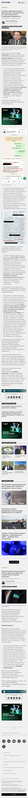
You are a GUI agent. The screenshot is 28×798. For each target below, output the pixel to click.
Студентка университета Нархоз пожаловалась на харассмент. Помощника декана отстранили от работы (13, 414)
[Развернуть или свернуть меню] (25, 3)
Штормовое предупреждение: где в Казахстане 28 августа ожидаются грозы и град (14, 486)
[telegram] (9, 741)
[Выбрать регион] (19, 3)
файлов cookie (21, 791)
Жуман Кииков (10, 581)
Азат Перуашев (5, 26)
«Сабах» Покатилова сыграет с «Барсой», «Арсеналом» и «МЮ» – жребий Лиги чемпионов (14, 536)
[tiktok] (19, 741)
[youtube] (14, 741)
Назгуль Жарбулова (11, 21)
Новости (4, 7)
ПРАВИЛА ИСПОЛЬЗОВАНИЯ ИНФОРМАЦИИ (14, 767)
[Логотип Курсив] (6, 2)
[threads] (24, 741)
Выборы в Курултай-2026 (10, 773)
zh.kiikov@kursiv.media (10, 583)
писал (14, 681)
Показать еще (14, 562)
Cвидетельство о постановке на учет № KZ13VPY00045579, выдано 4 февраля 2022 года (12, 785)
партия (20, 26)
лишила (10, 342)
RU (22, 2)
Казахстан (9, 586)
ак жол (11, 26)
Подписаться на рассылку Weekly (11, 733)
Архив (5, 758)
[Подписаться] (25, 735)
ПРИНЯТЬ (14, 794)
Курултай (15, 586)
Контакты (6, 764)
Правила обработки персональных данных (15, 761)
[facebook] (3, 746)
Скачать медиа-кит (8, 770)
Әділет (8, 686)
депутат (16, 26)
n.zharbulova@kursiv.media (11, 23)
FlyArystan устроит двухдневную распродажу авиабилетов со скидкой (12, 510)
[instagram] (3, 741)
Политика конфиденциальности (12, 755)
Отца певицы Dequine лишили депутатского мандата (12, 407)
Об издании (7, 752)
